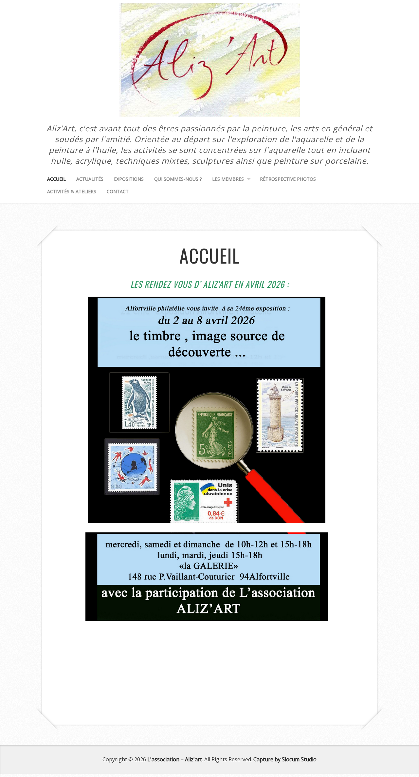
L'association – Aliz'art (174, 759)
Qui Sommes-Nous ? (178, 179)
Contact (118, 191)
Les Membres (228, 179)
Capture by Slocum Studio (285, 759)
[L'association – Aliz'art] (209, 109)
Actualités (89, 179)
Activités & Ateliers (71, 191)
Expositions (129, 179)
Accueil (56, 179)
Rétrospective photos (288, 179)
